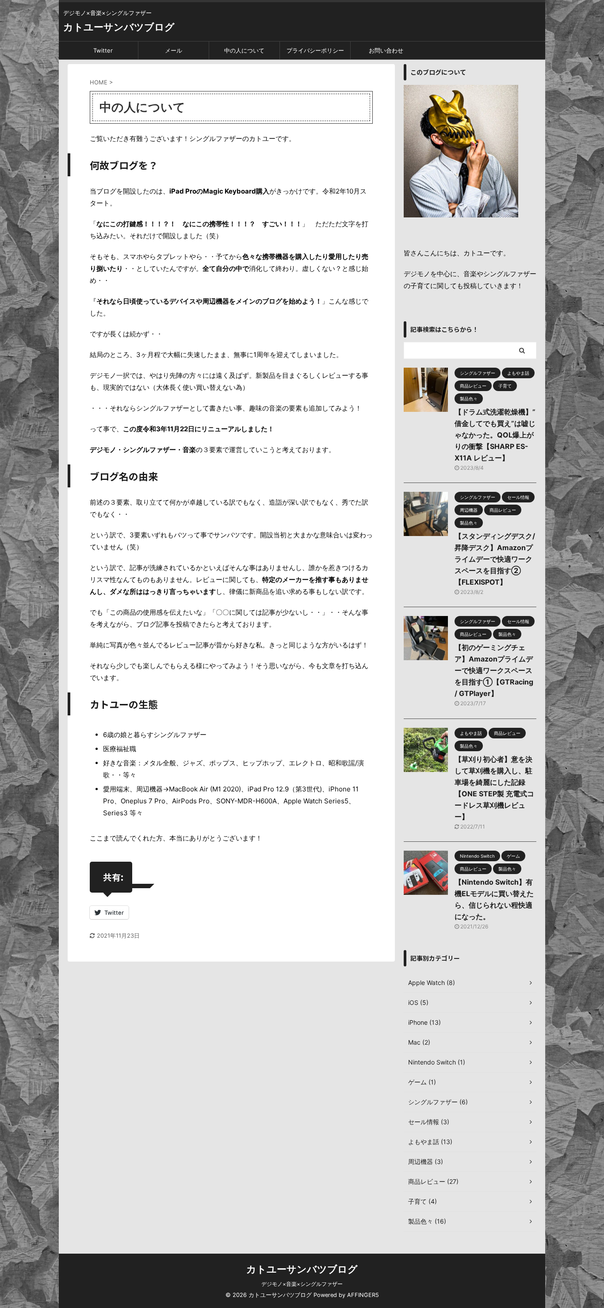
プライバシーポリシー (315, 50)
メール (173, 50)
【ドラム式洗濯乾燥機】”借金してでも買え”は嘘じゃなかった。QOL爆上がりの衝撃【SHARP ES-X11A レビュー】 (495, 434)
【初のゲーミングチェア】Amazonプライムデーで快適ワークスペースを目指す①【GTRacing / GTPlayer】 (494, 670)
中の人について (244, 50)
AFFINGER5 (363, 1295)
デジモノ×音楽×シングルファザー (302, 1284)
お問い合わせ (386, 50)
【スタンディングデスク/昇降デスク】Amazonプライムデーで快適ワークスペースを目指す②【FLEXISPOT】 (495, 559)
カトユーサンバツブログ (119, 27)
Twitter (103, 50)
